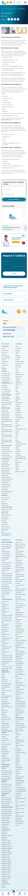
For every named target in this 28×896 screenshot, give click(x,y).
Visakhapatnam (18, 415)
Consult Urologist (5, 557)
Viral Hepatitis (5, 729)
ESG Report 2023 (5, 415)
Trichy (16, 395)
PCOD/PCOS (4, 716)
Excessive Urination (19, 689)
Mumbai (17, 434)
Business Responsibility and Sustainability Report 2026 (7, 442)
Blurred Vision (4, 679)
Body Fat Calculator (19, 821)
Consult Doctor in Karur (7, 646)
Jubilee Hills (18, 406)
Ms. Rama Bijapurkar (6, 393)
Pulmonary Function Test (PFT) (20, 799)
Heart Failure (4, 699)
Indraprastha (18, 425)
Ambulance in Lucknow (6, 861)
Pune (16, 438)
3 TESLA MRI (18, 734)
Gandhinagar (18, 445)
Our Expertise (4, 826)
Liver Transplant (18, 667)
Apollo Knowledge (5, 397)
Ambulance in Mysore (6, 867)
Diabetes (3, 692)
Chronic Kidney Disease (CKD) (20, 600)
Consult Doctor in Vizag (7, 668)
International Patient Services (6, 884)
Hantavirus (17, 610)
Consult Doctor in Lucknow (5, 649)
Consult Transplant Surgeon (6, 594)
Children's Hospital (19, 361)
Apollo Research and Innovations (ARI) (6, 399)
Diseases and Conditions (11, 8)
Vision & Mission (5, 350)
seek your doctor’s (5, 119)
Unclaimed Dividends (6, 481)
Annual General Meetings (7, 451)
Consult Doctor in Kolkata (7, 615)
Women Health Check (6, 799)
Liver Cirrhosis (18, 623)
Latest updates (5, 517)
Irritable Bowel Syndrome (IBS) (7, 707)
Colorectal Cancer (19, 603)
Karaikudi (17, 397)
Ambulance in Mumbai (6, 865)
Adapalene (17, 758)
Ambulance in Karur (6, 856)
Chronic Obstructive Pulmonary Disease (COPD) (6, 687)
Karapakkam (17, 365)
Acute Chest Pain (19, 683)
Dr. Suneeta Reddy (5, 377)
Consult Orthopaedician (7, 546)
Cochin (17, 370)
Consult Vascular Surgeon (5, 570)
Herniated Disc (5, 701)
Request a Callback (13, 199)
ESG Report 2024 (5, 414)
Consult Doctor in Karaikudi (5, 644)
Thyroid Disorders (5, 723)
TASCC (3, 531)
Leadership (4, 354)
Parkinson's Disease (6, 717)
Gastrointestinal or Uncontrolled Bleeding (20, 711)
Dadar (16, 436)
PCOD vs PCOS (18, 560)
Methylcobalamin (19, 767)
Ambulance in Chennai (6, 842)
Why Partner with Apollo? (7, 509)
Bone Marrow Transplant (20, 594)
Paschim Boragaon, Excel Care (20, 459)
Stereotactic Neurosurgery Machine (20, 751)
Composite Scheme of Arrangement (6, 487)
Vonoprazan (18, 773)
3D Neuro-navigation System (19, 731)
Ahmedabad (18, 442)
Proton (16, 368)
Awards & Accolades (6, 357)
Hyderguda (17, 404)
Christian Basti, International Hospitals (20, 456)
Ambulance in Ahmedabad (4, 832)
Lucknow (17, 430)
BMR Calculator (18, 819)
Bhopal (16, 467)
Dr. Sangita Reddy (5, 381)
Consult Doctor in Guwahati (5, 635)
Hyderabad (17, 398)
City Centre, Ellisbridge (20, 444)
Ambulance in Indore (6, 850)
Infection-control (5, 526)
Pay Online (4, 887)
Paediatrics (4, 755)
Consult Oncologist (6, 553)
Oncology (4, 736)
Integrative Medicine (6, 760)
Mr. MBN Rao (4, 385)
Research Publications (6, 404)
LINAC (16, 736)
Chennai (17, 346)
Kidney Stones (5, 710)
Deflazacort (17, 761)
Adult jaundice (18, 713)
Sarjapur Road (18, 383)
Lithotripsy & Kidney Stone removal (19, 664)
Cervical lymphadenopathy (19, 697)
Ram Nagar (17, 419)
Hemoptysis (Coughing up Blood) (20, 686)
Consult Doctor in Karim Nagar (7, 621)
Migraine (3, 714)
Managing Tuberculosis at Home (20, 557)
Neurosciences (5, 738)
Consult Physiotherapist (7, 590)
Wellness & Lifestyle (19, 812)
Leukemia (17, 621)
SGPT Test (17, 796)
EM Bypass (17, 449)
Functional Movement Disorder (11, 227)
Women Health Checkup (7, 772)
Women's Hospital (19, 363)
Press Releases (5, 499)
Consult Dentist (5, 584)
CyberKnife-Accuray (19, 723)
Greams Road (18, 348)
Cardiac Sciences (5, 734)
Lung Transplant (18, 669)
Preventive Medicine (6, 758)
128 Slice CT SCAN (19, 745)
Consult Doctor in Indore (7, 638)
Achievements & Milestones (5, 362)
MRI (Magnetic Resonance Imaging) (19, 779)
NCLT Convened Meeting (7, 479)
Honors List (4, 406)
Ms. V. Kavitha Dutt (6, 389)
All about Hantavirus (19, 585)
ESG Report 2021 (5, 417)
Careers (3, 367)
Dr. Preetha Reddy (5, 375)
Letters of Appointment (7, 457)
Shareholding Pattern (6, 477)
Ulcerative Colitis (5, 727)
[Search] (11, 2)
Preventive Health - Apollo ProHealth (6, 819)
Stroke (3, 721)
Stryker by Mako (18, 729)
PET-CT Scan (18, 785)
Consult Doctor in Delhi (7, 617)
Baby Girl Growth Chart (20, 544)
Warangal (17, 414)
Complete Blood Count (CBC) (20, 806)
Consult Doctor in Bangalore (5, 609)
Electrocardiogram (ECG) (20, 791)
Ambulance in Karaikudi (6, 854)
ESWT (16, 747)
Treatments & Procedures (20, 640)
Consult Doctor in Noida (7, 659)
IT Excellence (4, 524)
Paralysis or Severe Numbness (19, 693)
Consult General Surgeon (7, 579)
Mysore (17, 385)
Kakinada (17, 421)
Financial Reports (5, 461)
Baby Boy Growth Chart (20, 546)
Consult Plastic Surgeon (7, 573)
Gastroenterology (5, 740)
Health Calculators (19, 816)
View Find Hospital (8, 893)
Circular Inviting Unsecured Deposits (6, 483)
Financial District (19, 402)
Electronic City (18, 376)
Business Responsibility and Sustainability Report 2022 (7, 426)
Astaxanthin (18, 760)
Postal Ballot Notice (6, 455)
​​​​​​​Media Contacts (5, 505)
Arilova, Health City (19, 417)
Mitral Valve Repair (19, 671)
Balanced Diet (18, 562)
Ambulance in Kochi (6, 857)
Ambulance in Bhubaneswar (4, 838)
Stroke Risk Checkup (6, 803)
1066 (14, 3)
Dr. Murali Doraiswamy (6, 391)
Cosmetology (4, 757)
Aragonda (17, 393)
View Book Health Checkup (19, 893)
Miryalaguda (18, 410)
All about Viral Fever (19, 567)
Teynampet (17, 352)
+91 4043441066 (9, 330)
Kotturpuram (18, 357)
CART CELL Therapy (19, 651)
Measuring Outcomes (6, 528)
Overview (4, 348)
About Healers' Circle (6, 515)
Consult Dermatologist (6, 581)
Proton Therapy (18, 678)
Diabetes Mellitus (19, 607)
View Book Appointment (3, 893)
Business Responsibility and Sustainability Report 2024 (7, 431)
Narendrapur (18, 451)
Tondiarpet (17, 355)
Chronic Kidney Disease (7, 683)
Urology (3, 742)
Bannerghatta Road (19, 374)
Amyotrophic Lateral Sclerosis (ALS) (19, 591)
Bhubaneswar (18, 462)
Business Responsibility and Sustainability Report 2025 (7, 436)
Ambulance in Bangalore (7, 835)
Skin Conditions (18, 632)
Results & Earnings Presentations (6, 465)
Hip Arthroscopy (18, 672)
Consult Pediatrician (6, 564)
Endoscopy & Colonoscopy (18, 794)
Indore (16, 432)
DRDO (16, 400)
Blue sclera (17, 708)
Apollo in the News (6, 497)
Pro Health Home (5, 824)
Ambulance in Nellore (6, 871)
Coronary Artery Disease (7, 690)
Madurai (17, 387)
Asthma (3, 676)
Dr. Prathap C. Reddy (6, 373)
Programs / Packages (6, 822)
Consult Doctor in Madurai (5, 653)
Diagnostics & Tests (19, 776)
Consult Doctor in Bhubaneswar (5, 628)
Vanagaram (17, 350)
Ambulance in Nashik (6, 869)
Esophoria (17, 699)
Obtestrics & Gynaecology (4, 748)
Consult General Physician (5, 559)
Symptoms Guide (19, 682)
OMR (16, 353)
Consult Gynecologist (6, 566)
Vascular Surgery (5, 753)
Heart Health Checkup (6, 770)
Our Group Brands (5, 356)
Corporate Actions (5, 453)
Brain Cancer (18, 596)
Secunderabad (18, 412)
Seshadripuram (18, 382)
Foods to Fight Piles (19, 574)
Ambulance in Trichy (6, 878)
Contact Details (5, 493)
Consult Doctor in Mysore (7, 655)
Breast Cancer (5, 681)
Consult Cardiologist (6, 544)
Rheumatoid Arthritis (6, 719)
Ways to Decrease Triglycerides (19, 564)
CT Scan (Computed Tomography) (19, 783)
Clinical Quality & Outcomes (5, 519)
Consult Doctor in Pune (7, 619)
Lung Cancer (4, 712)
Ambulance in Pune (6, 874)
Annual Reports (5, 463)
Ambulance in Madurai (6, 863)
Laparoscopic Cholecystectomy (19, 657)
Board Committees (6, 447)
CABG (16, 649)
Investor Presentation (6, 468)
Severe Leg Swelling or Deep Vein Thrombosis (20, 705)
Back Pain (4, 677)
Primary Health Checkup (7, 786)
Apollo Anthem (5, 352)
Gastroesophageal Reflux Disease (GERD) (7, 697)
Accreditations (5, 522)
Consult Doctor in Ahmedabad (5, 625)
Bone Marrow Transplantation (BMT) (20, 646)
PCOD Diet (17, 583)
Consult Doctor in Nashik (7, 657)
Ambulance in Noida (6, 872)
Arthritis (3, 674)
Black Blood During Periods (19, 571)
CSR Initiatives (5, 410)
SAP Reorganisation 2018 (7, 491)
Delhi (16, 423)
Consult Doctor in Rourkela (5, 663)
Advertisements (5, 489)
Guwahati (17, 453)
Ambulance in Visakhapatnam (5, 881)
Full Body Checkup (5, 776)
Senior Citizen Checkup (7, 778)
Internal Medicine (5, 751)
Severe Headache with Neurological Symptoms (20, 702)
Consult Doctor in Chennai (5, 602)
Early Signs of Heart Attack (19, 548)
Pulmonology (4, 746)
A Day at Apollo (5, 365)
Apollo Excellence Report (7, 402)
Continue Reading (6, 229)
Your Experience (5, 828)
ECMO (16, 738)
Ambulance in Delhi (6, 844)
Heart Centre (18, 367)
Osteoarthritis (18, 625)
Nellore (17, 391)
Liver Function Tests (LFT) (19, 802)
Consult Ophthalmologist (7, 575)
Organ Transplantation (6, 744)
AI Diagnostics (18, 749)
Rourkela (17, 466)
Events (3, 501)
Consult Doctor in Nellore (7, 661)
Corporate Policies (5, 449)
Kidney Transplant (19, 661)
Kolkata (17, 447)
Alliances (3, 359)
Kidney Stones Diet (19, 554)
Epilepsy (3, 694)
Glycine (17, 763)
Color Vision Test (19, 823)
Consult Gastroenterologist (6, 550)
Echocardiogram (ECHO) (20, 789)
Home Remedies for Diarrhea (19, 577)
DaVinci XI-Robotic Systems (19, 720)
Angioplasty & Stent (19, 642)
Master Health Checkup (7, 774)
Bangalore (17, 372)
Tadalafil (17, 771)
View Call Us (25, 893)
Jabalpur (17, 469)
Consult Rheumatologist (7, 577)
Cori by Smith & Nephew (20, 727)
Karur (16, 389)
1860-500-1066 (8, 336)
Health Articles (18, 542)
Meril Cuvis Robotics (19, 725)
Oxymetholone (18, 769)
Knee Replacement (19, 644)
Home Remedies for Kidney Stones (19, 552)
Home (2, 8)
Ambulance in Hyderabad (7, 848)
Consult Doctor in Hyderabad (5, 605)
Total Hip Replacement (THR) (20, 675)
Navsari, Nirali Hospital (20, 471)
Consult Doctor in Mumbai (5, 612)
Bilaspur (17, 464)
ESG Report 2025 (5, 412)
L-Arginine (17, 765)
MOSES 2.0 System (19, 739)
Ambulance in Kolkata (6, 859)
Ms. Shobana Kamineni (6, 379)
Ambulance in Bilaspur (6, 840)
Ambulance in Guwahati (7, 846)
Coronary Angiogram (19, 787)
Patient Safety (5, 529)
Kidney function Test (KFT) (19, 809)
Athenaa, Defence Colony (20, 429)
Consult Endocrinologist (7, 583)
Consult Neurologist (6, 548)
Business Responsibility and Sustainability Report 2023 (7, 421)
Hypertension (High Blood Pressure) (6, 704)
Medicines (17, 756)
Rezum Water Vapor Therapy (19, 742)
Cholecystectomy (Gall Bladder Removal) (20, 654)
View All (3, 597)
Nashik (16, 440)
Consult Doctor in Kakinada (5, 640)
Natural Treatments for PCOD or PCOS (20, 580)
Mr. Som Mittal (5, 387)
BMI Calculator (18, 818)
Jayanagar (17, 380)
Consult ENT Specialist (6, 568)
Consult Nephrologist (6, 555)
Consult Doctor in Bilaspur (5, 632)
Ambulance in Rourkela (6, 876)
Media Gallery (4, 503)
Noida (16, 427)
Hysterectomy (18, 660)
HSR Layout (17, 378)
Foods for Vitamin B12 (20, 569)
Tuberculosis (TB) (5, 725)
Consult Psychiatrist (6, 592)
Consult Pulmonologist (6, 562)
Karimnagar (17, 408)
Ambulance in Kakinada (6, 852)
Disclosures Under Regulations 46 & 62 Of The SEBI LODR (6, 473)
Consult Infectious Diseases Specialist (6, 587)
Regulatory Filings (5, 470)
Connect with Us (5, 511)
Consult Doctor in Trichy (7, 666)
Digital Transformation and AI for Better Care (6, 534)
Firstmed (17, 359)
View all (17, 587)
